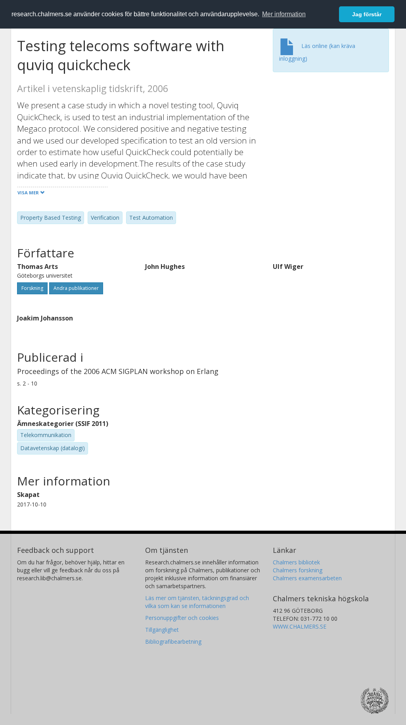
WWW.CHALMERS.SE (299, 626)
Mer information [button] (284, 14)
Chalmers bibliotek (296, 562)
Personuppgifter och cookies (182, 617)
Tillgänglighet (162, 629)
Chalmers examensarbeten (307, 578)
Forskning (32, 288)
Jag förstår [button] (366, 14)
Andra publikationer (76, 288)
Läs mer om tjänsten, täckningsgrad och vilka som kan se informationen (197, 602)
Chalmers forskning (297, 570)
